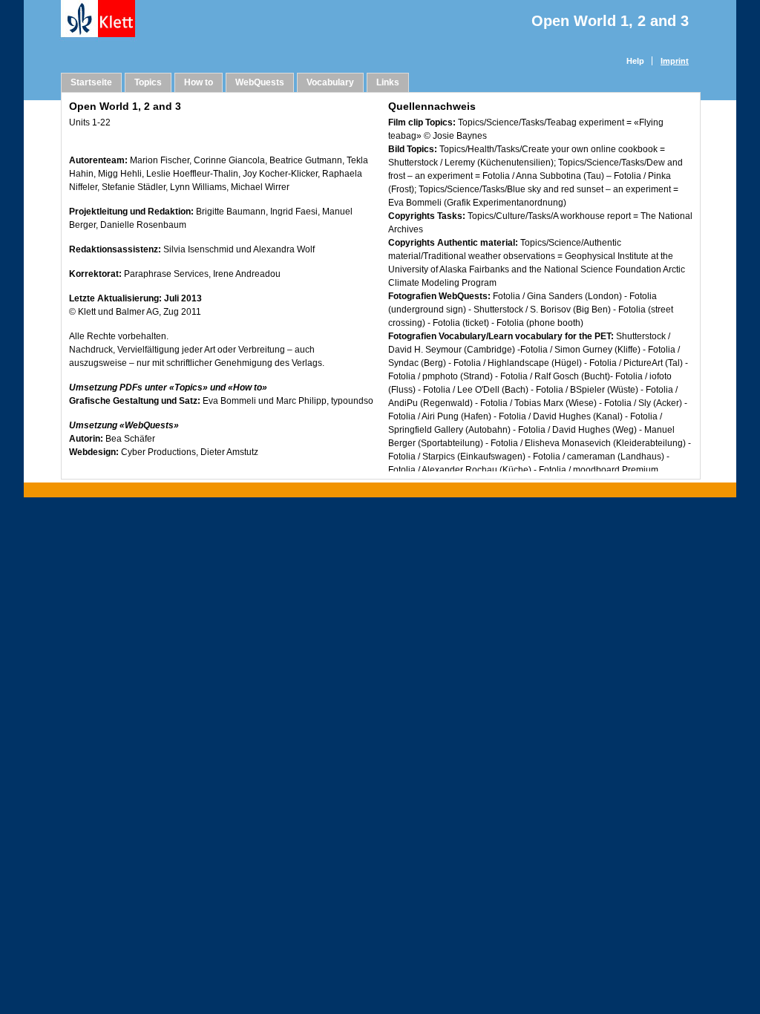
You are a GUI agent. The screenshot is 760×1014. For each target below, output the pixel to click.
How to (198, 82)
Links (387, 82)
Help (635, 60)
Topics (148, 82)
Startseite (91, 82)
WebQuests (259, 82)
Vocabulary (330, 82)
